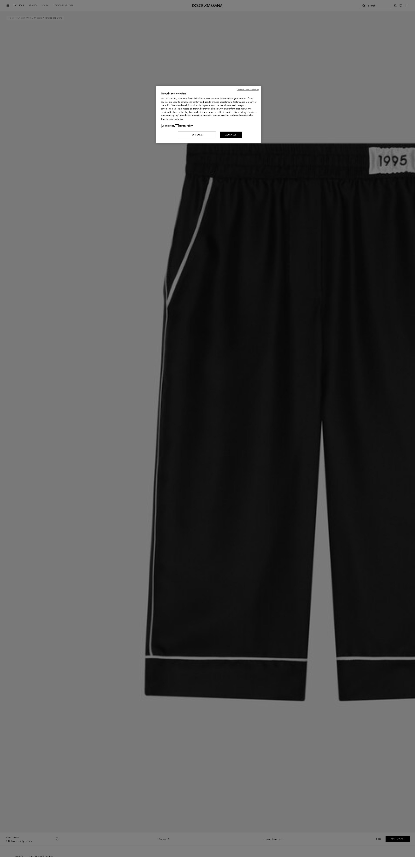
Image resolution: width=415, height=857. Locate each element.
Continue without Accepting (248, 90)
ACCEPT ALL (230, 135)
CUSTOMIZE (197, 135)
